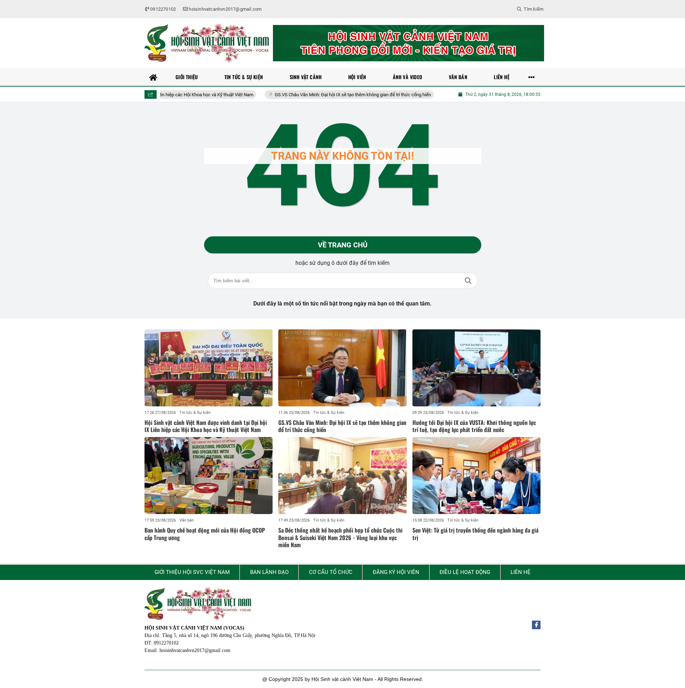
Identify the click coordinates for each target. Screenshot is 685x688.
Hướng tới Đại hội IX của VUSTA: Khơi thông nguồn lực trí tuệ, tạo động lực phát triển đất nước (474, 426)
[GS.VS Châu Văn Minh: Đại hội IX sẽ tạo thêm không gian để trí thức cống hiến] (342, 367)
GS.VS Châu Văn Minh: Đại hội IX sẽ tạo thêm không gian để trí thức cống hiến (329, 94)
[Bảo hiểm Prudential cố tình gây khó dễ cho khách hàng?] (408, 43)
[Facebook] (536, 625)
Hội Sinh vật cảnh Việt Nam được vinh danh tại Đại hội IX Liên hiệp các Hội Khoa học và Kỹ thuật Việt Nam (205, 426)
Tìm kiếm (468, 281)
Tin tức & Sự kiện (194, 412)
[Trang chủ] (153, 77)
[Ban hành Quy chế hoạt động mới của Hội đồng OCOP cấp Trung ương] (208, 475)
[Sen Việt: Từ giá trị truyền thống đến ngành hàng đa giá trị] (476, 475)
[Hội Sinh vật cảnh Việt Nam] (206, 43)
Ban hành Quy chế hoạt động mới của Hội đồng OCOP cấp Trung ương (204, 534)
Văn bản (186, 520)
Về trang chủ (342, 245)
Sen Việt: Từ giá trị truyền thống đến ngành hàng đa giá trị (475, 534)
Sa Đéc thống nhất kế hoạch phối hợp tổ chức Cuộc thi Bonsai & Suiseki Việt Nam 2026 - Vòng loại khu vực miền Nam (340, 537)
